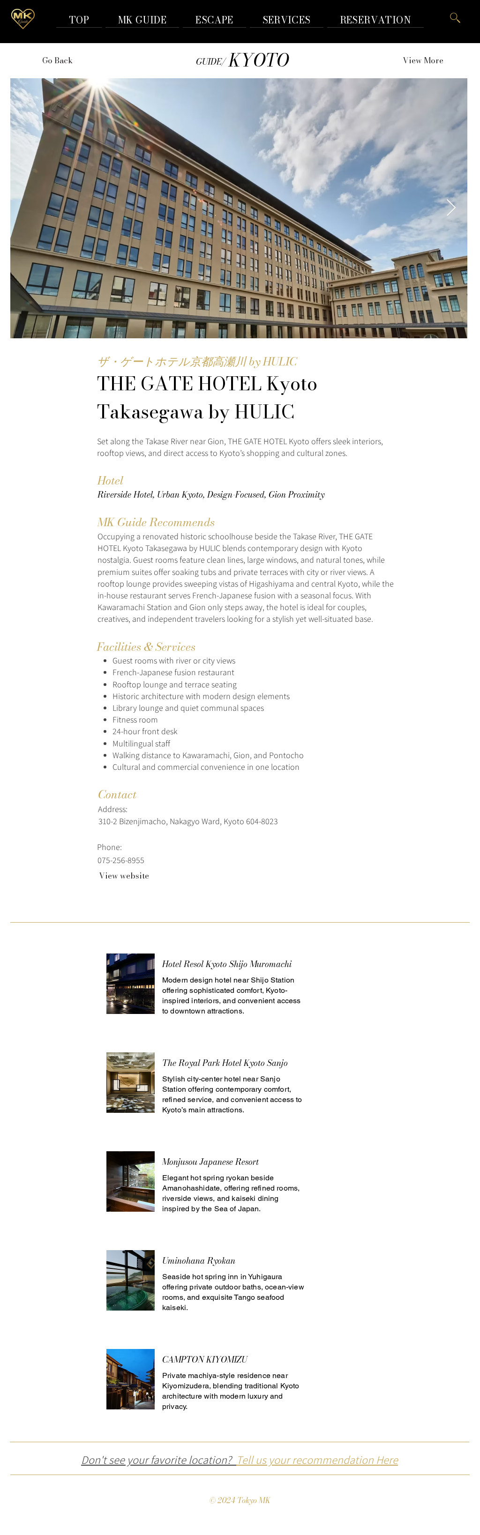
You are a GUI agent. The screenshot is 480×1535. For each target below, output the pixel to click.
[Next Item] (451, 208)
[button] (375, 20)
